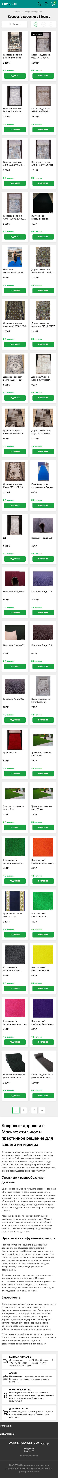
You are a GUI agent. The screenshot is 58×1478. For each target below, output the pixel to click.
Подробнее (15, 76)
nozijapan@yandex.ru (29, 1456)
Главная (17, 12)
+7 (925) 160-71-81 (40, 4)
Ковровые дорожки (33, 12)
